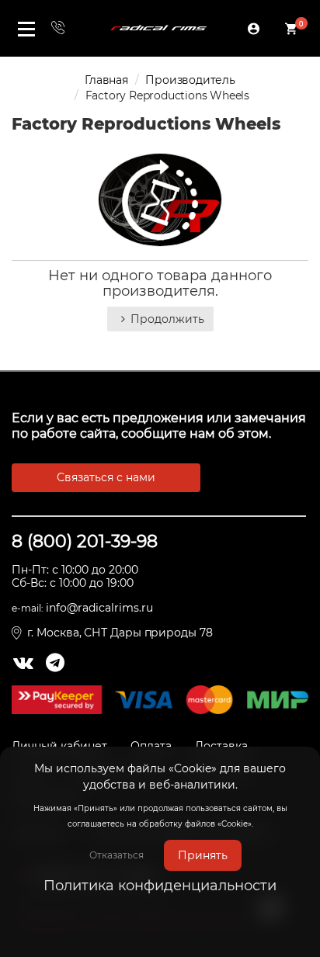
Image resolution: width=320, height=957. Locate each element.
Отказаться (116, 855)
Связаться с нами (106, 477)
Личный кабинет (59, 746)
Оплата (151, 746)
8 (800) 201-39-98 (85, 541)
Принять (203, 855)
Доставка (221, 746)
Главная (106, 80)
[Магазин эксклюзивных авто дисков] (158, 28)
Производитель (190, 80)
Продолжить (167, 319)
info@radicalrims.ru (99, 608)
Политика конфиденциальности (160, 885)
